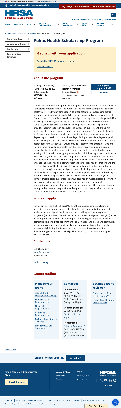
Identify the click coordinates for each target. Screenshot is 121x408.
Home (7, 33)
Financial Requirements (42, 307)
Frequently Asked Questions (43, 327)
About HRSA (82, 379)
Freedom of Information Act (37, 400)
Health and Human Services (58, 400)
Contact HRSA (109, 19)
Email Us (104, 92)
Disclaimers (20, 400)
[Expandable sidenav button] (28, 39)
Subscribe (74, 358)
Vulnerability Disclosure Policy (31, 404)
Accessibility (9, 400)
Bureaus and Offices (81, 19)
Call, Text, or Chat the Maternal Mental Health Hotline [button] (88, 6)
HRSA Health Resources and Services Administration (108, 373)
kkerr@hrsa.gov (41, 252)
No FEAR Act (76, 400)
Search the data (17, 382)
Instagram (114, 380)
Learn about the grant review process (104, 301)
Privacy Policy (88, 400)
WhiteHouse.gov (51, 404)
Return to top (10, 350)
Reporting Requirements (42, 314)
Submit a (73, 326)
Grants (14, 33)
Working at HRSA (84, 375)
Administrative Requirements (42, 301)
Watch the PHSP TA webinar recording (55, 61)
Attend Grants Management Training (45, 294)
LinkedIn (110, 380)
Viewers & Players (11, 404)
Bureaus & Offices (63, 372)
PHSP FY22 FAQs (45, 66)
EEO (78, 372)
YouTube (105, 380)
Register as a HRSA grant (102, 294)
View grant (103, 87)
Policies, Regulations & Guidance (46, 320)
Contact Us (110, 385)
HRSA (19, 14)
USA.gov (99, 400)
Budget (59, 379)
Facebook (96, 380)
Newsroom (96, 19)
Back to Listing (41, 262)
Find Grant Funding (27, 33)
